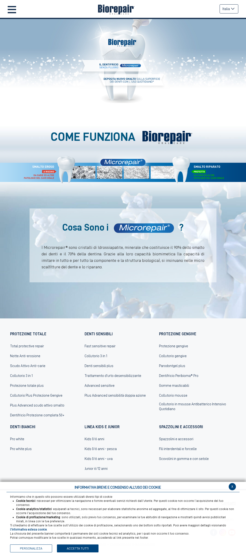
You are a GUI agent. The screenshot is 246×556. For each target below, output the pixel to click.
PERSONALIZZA (31, 548)
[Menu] (12, 9)
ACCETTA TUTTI (78, 548)
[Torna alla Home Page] (118, 8)
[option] (123, 61)
